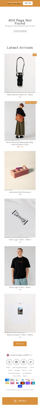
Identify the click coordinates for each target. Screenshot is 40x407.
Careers (8, 367)
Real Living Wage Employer (20, 367)
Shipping (17, 370)
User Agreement (26, 373)
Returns (24, 370)
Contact (10, 370)
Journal (32, 367)
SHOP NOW (28, 3)
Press (30, 370)
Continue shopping (20, 31)
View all (20, 344)
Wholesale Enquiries (14, 373)
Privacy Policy (17, 376)
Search (25, 376)
